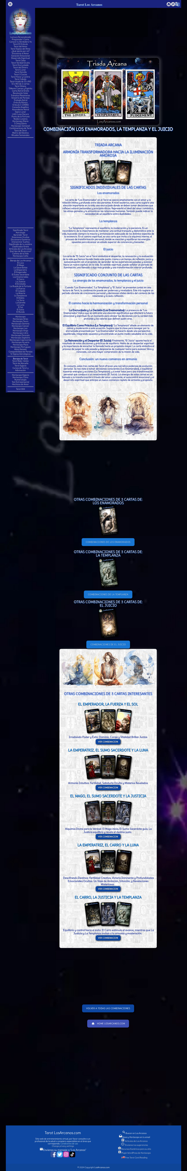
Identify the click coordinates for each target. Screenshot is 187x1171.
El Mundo (20, 312)
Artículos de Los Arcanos (20, 249)
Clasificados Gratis (20, 246)
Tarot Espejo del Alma (20, 48)
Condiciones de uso (69, 1143)
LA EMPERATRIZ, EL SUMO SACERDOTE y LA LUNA (108, 750)
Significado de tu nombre (20, 244)
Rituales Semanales (20, 135)
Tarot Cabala (20, 79)
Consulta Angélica (20, 107)
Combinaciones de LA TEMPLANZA (108, 594)
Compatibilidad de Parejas (20, 351)
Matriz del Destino (20, 133)
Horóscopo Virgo (20, 330)
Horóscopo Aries (20, 319)
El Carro (20, 279)
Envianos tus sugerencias (134, 1145)
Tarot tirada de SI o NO (20, 81)
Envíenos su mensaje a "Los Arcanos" (63, 1150)
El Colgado (20, 291)
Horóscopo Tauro (20, 321)
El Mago (20, 265)
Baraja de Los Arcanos (20, 260)
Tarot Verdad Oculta (20, 62)
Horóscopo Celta (20, 256)
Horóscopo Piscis (20, 344)
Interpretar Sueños (21, 242)
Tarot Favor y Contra (20, 76)
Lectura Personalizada (20, 37)
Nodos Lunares (20, 118)
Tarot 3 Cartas (20, 74)
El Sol (20, 307)
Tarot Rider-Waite (20, 361)
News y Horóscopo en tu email (134, 1137)
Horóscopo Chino (20, 377)
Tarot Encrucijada (20, 65)
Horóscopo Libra (20, 333)
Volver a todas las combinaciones (108, 1008)
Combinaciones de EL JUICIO (108, 644)
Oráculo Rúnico (20, 102)
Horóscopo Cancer (20, 326)
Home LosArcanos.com (108, 1023)
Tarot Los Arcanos (89, 4)
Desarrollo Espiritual (20, 58)
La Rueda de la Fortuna (20, 286)
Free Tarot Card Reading (136, 1157)
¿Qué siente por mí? (21, 51)
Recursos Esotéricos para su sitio (134, 1149)
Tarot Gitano (20, 86)
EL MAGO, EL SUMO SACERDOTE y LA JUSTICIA (108, 796)
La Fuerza (20, 288)
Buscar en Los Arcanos (134, 1133)
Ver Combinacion (108, 741)
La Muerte (20, 293)
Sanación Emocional (20, 55)
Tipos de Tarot (20, 130)
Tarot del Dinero (20, 67)
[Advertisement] (20, 182)
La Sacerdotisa (20, 267)
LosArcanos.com (102, 1167)
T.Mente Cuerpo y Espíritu (20, 88)
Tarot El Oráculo (20, 44)
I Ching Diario (20, 123)
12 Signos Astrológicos (20, 354)
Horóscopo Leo (20, 328)
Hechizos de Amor (20, 384)
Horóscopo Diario (20, 121)
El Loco (20, 263)
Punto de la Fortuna (21, 116)
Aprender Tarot (20, 235)
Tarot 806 (20, 389)
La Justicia (20, 281)
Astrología (20, 232)
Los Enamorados (20, 277)
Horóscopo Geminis (20, 323)
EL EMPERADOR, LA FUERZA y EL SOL (108, 704)
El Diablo (20, 298)
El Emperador (20, 272)
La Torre (20, 300)
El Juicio (20, 309)
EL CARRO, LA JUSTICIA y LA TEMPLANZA (108, 897)
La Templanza (20, 295)
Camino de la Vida (20, 253)
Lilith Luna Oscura (20, 114)
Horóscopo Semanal (20, 125)
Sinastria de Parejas (20, 97)
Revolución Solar (20, 93)
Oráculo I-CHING (20, 104)
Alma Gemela (20, 349)
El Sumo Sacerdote (20, 274)
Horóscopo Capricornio (20, 340)
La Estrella (20, 302)
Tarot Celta (20, 60)
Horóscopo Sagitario (20, 337)
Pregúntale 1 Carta (20, 39)
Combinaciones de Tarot (20, 128)
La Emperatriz (20, 270)
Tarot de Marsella (20, 363)
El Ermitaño (20, 284)
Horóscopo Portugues (21, 347)
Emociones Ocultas (20, 237)
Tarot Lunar (20, 69)
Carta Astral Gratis (20, 90)
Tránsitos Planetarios (20, 95)
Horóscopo (20, 316)
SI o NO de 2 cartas (20, 83)
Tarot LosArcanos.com (63, 1133)
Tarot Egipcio (20, 365)
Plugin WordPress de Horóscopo (134, 1153)
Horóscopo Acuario (20, 342)
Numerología (20, 379)
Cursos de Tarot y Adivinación (20, 369)
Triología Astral (20, 100)
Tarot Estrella (20, 72)
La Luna (20, 305)
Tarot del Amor (20, 46)
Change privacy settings (63, 1146)
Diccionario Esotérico (20, 239)
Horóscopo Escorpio (20, 335)
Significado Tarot (20, 230)
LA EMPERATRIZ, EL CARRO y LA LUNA (108, 845)
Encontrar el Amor (20, 53)
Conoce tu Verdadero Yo (20, 41)
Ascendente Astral (20, 109)
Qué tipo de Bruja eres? (20, 251)
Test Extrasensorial (20, 382)
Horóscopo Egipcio (20, 375)
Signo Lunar (20, 111)
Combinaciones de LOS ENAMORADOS (108, 542)
